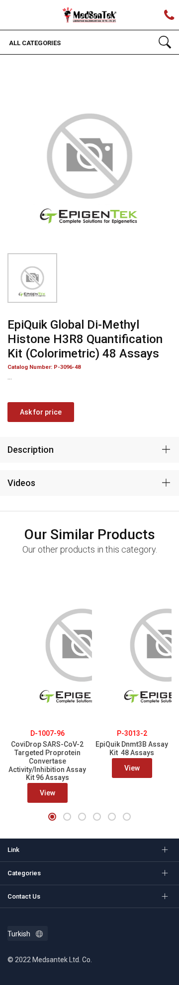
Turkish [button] (18, 934)
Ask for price (41, 412)
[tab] (89, 450)
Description (30, 449)
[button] (52, 816)
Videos (21, 483)
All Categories (34, 43)
